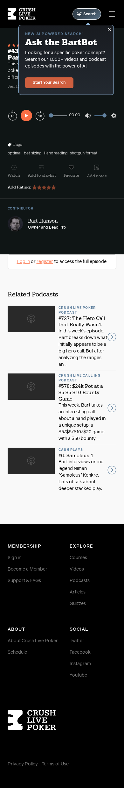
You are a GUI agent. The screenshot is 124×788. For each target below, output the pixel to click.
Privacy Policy (23, 764)
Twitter (77, 641)
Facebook (80, 652)
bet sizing (32, 153)
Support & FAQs (24, 581)
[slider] (58, 115)
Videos (77, 569)
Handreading (55, 153)
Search (90, 14)
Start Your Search (49, 83)
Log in (23, 261)
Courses (78, 558)
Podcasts (80, 581)
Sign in (14, 558)
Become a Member (27, 569)
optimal (14, 153)
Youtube (78, 675)
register (45, 261)
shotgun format (84, 153)
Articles (78, 592)
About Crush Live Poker (33, 641)
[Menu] (111, 14)
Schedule (17, 652)
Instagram (80, 664)
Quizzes (78, 603)
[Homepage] (22, 14)
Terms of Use (55, 764)
